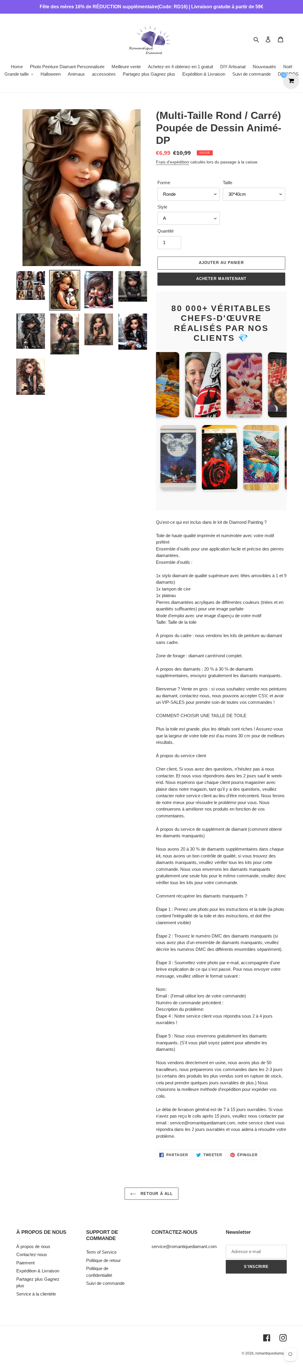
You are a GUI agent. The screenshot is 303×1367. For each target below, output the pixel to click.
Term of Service (101, 1252)
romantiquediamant (271, 1353)
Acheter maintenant (221, 278)
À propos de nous (33, 1246)
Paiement (25, 1262)
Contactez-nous (31, 1254)
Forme (163, 182)
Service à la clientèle (36, 1293)
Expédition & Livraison (37, 1270)
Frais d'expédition (172, 162)
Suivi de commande (105, 1283)
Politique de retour (103, 1260)
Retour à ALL (156, 1193)
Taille (227, 182)
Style (162, 206)
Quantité (165, 230)
